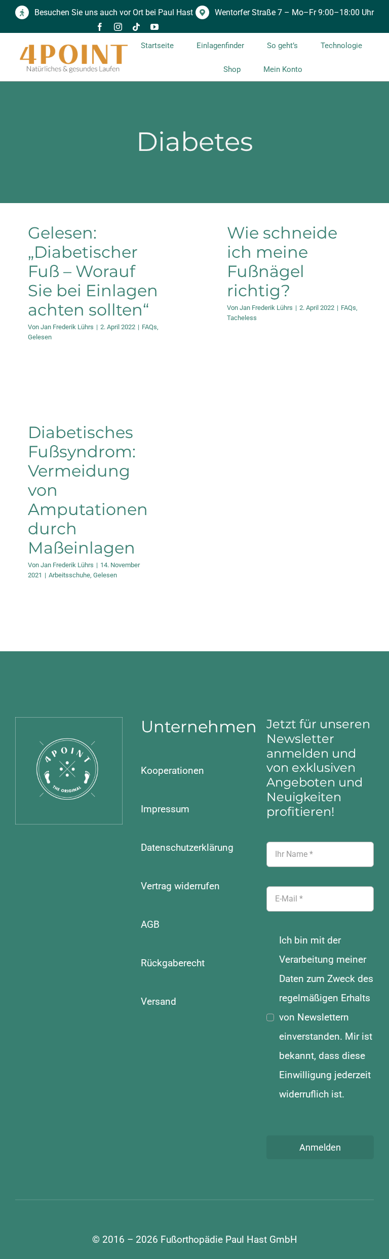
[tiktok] (136, 27)
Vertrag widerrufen (180, 886)
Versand (158, 1001)
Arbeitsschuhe (69, 575)
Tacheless (242, 318)
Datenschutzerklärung (187, 847)
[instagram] (118, 27)
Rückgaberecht (173, 963)
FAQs (149, 327)
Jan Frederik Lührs (67, 327)
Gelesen (40, 337)
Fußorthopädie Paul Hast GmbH (229, 1239)
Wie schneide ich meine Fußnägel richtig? (282, 261)
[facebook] (100, 27)
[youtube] (154, 27)
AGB (150, 924)
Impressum (165, 809)
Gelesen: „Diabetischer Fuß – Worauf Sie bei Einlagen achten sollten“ (93, 271)
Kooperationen (172, 770)
